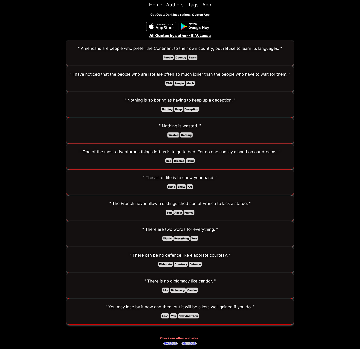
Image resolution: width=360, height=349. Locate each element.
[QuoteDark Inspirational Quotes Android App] (195, 26)
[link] (155, 4)
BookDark (170, 343)
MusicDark (189, 343)
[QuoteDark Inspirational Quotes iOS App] (161, 26)
